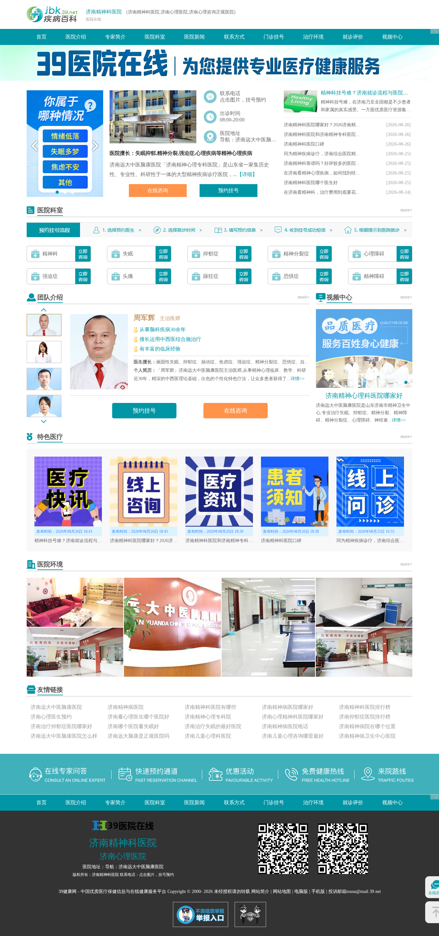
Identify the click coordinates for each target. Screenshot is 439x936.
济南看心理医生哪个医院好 (138, 716)
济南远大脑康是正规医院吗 (138, 736)
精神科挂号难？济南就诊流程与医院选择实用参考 (377, 92)
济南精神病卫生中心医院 (367, 736)
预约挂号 (228, 190)
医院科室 (155, 37)
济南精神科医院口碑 (304, 144)
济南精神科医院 (104, 11)
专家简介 (115, 37)
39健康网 (67, 891)
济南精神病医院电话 (285, 726)
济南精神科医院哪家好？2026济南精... (322, 124)
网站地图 (282, 891)
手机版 (318, 891)
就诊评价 (353, 37)
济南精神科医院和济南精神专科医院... (322, 134)
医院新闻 (194, 37)
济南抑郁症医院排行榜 (364, 716)
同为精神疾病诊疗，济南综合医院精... (322, 153)
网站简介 (260, 891)
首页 (41, 37)
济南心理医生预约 (51, 716)
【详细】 (247, 174)
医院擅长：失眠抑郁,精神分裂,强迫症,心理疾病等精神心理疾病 (181, 153)
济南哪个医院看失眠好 (133, 726)
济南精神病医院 (126, 707)
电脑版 (301, 891)
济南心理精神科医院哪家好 (293, 716)
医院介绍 (76, 37)
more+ (406, 210)
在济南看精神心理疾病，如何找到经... (322, 173)
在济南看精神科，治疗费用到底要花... (322, 192)
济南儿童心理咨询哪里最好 (293, 736)
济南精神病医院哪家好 (287, 707)
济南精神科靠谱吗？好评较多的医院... (322, 163)
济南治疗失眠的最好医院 (213, 726)
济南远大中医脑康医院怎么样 (64, 736)
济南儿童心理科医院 (208, 736)
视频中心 (392, 37)
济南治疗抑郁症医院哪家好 (61, 726)
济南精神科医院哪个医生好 (311, 182)
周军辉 (144, 318)
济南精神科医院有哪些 (210, 707)
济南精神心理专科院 (208, 716)
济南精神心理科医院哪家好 (364, 395)
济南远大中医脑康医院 (56, 707)
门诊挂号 (274, 37)
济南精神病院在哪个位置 (367, 726)
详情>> (298, 378)
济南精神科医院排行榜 (364, 707)
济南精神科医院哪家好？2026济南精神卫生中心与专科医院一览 (173, 540)
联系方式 (234, 37)
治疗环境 (313, 37)
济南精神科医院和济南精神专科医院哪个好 (228, 540)
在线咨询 (158, 190)
